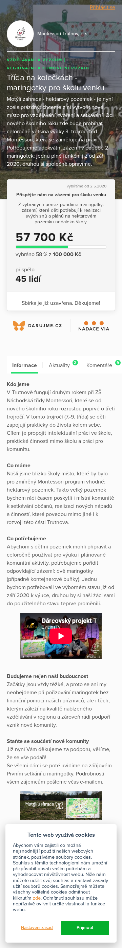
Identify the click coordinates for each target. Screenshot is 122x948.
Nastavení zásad (37, 927)
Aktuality (62, 364)
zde (37, 898)
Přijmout (85, 927)
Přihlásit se (102, 7)
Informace (24, 365)
